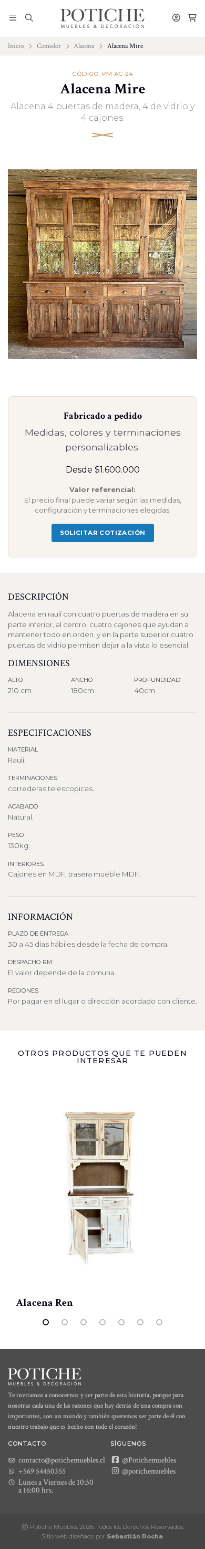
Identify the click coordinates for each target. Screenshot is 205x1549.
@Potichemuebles (148, 1460)
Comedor (49, 46)
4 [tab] (102, 1322)
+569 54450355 (42, 1471)
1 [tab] (46, 1322)
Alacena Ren (44, 1302)
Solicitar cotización (103, 532)
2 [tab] (65, 1322)
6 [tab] (140, 1322)
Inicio (16, 46)
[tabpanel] (102, 1195)
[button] (13, 18)
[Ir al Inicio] (102, 18)
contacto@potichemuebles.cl (61, 1460)
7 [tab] (159, 1322)
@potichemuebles (148, 1471)
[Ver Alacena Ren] (102, 1186)
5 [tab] (121, 1322)
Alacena (84, 46)
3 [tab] (83, 1322)
